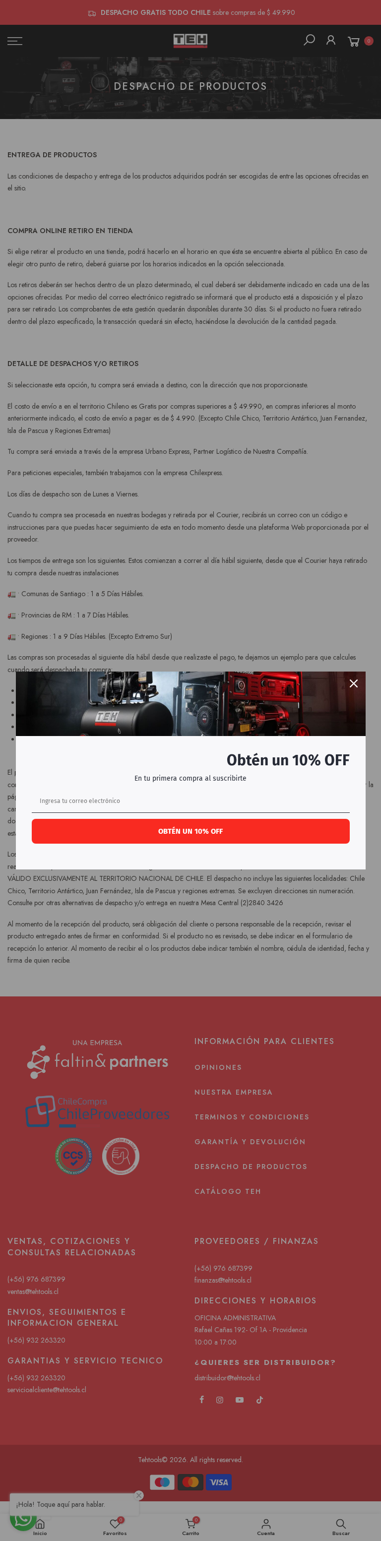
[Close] (354, 683)
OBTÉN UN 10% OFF (190, 831)
